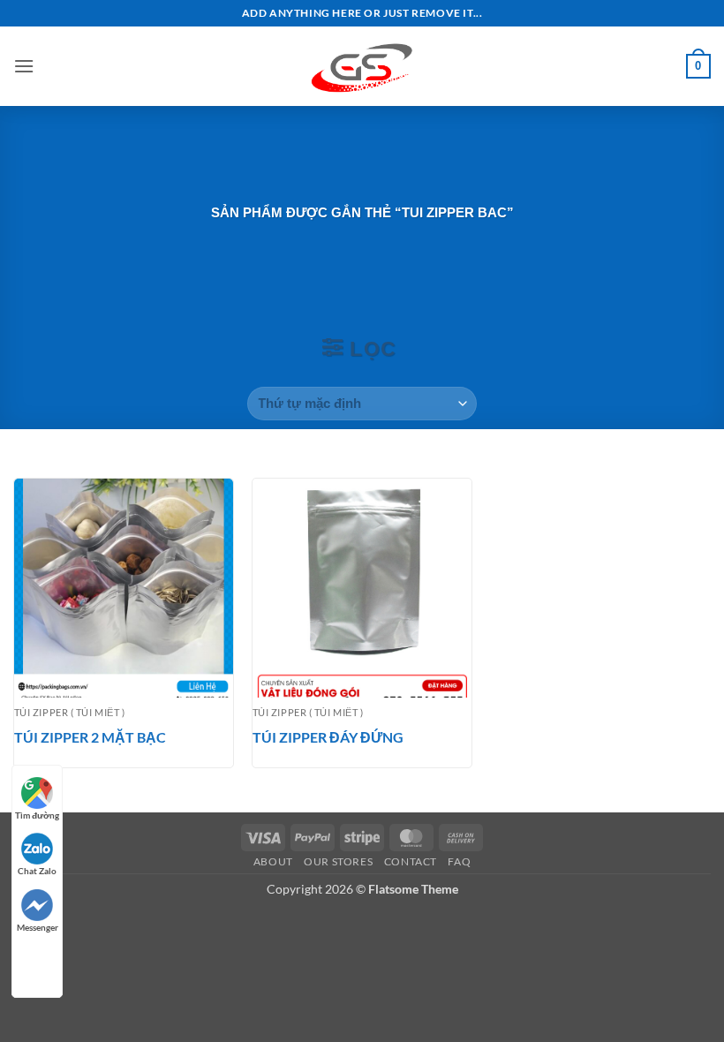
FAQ (459, 861)
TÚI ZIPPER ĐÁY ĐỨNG (328, 737)
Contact (410, 861)
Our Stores (338, 861)
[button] (23, 65)
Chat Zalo (37, 870)
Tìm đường (37, 815)
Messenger (37, 927)
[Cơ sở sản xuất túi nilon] (362, 66)
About (273, 861)
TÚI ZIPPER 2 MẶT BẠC (90, 737)
